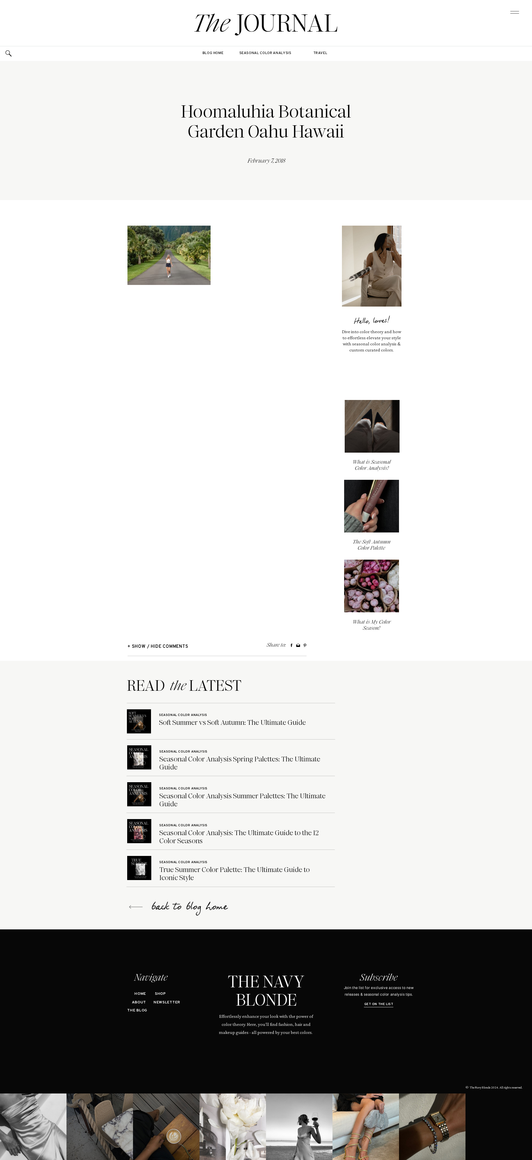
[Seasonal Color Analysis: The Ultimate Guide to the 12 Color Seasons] (139, 831)
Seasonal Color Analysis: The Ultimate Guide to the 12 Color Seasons (239, 837)
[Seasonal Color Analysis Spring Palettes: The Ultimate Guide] (139, 757)
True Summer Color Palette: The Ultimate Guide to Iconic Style (234, 874)
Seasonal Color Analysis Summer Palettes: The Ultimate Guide (242, 800)
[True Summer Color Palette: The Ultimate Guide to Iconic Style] (139, 868)
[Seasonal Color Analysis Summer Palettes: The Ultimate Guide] (139, 794)
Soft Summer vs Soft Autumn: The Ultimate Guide (232, 722)
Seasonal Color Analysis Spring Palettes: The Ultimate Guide (239, 763)
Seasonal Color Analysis (183, 715)
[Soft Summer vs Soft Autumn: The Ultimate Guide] (139, 721)
